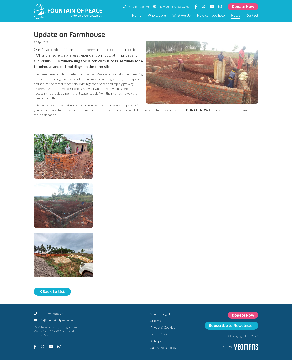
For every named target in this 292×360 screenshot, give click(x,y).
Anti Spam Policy (161, 341)
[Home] (68, 11)
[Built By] (246, 346)
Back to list (54, 291)
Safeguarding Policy (163, 347)
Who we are (157, 15)
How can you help (211, 15)
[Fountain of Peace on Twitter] (203, 6)
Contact (252, 15)
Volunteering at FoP (163, 314)
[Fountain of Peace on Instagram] (220, 6)
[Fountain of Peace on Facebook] (196, 6)
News (235, 15)
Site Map (156, 320)
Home (136, 15)
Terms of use (158, 334)
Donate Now (243, 6)
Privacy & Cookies (162, 327)
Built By (227, 346)
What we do (181, 15)
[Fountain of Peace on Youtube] (212, 6)
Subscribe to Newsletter (231, 325)
